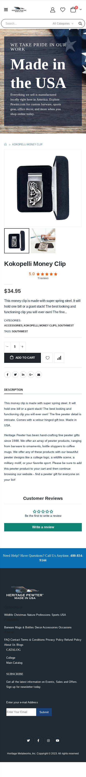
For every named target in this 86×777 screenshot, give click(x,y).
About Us (10, 644)
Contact (15, 639)
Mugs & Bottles (24, 627)
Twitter (15, 374)
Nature (31, 614)
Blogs (19, 644)
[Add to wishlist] (48, 358)
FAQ (7, 639)
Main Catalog (14, 662)
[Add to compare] (59, 358)
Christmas (20, 614)
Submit (44, 712)
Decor (38, 627)
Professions (43, 614)
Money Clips (48, 325)
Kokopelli (31, 325)
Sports (55, 614)
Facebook (7, 374)
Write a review (43, 527)
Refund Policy (72, 639)
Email (38, 374)
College (10, 657)
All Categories (61, 23)
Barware (9, 627)
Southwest (66, 325)
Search (80, 23)
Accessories (13, 325)
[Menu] (6, 9)
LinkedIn (23, 374)
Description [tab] (13, 389)
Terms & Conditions (33, 639)
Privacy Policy (54, 639)
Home (5, 144)
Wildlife (8, 614)
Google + (31, 374)
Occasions (65, 627)
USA (63, 614)
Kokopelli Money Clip (35, 263)
